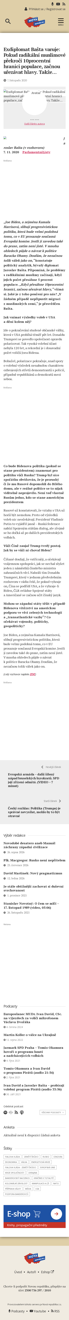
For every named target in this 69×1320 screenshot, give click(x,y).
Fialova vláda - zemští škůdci (20, 1167)
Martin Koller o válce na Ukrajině (30, 1035)
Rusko (46, 1156)
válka (24, 1162)
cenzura (57, 1156)
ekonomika (11, 1162)
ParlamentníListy (36, 152)
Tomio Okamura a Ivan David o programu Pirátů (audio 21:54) (29, 1070)
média (28, 1188)
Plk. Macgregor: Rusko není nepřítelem (34, 860)
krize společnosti (14, 1172)
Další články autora (34, 123)
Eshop (46, 1272)
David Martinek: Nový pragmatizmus (33, 873)
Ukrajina (32, 1172)
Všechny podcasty (53, 1112)
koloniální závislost (16, 1183)
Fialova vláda (12, 1156)
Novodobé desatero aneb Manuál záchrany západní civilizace (29, 845)
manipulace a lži (40, 1183)
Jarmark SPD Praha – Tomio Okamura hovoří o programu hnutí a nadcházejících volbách (33, 1051)
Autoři (31, 1272)
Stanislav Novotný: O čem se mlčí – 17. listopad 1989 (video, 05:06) (31, 905)
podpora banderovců (16, 1194)
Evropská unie (47, 1167)
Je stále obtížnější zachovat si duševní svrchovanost (34, 888)
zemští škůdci (31, 1156)
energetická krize (40, 1162)
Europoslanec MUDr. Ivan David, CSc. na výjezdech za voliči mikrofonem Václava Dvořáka (33, 1018)
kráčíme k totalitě (44, 1178)
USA (37, 1188)
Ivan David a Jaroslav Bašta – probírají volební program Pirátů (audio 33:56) (34, 1087)
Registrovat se (55, 9)
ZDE (32, 674)
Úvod (18, 1272)
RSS (57, 1311)
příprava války (13, 1188)
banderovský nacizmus (17, 1178)
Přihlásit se (36, 9)
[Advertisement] (35, 190)
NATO (56, 1183)
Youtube (39, 1311)
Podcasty (17, 1311)
